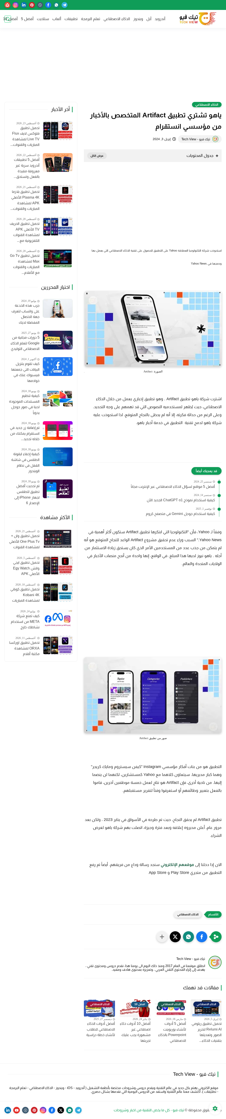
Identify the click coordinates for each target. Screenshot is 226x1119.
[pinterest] (32, 5)
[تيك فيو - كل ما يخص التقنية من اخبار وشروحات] (197, 19)
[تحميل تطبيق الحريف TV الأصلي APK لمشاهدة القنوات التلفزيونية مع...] (58, 226)
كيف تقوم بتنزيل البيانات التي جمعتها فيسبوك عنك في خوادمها (25, 372)
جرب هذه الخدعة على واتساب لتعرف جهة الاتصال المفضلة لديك (25, 314)
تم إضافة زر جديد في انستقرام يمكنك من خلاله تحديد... (25, 433)
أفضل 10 (10, 19)
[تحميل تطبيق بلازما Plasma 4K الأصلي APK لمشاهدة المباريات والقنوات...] (58, 194)
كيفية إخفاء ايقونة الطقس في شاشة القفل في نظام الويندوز (25, 462)
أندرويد (160, 19)
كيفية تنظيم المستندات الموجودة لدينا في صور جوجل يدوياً (24, 404)
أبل (148, 19)
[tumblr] (40, 5)
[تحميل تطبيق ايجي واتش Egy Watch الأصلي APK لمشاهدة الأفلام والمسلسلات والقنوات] (58, 565)
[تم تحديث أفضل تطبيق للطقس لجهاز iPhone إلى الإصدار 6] (58, 488)
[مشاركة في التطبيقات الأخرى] (162, 936)
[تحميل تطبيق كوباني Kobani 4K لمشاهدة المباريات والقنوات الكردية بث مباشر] (58, 592)
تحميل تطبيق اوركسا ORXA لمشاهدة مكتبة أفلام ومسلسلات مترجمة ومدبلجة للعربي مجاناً (24, 649)
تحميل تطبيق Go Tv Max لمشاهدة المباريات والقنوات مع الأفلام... (25, 264)
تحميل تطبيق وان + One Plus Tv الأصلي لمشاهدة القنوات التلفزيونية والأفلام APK (24, 542)
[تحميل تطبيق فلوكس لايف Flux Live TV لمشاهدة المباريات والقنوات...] (58, 130)
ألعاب (56, 19)
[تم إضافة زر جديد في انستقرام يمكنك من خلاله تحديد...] (58, 430)
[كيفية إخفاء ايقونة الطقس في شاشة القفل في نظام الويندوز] (58, 456)
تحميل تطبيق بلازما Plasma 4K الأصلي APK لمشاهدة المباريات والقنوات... (25, 200)
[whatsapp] (56, 5)
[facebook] (48, 5)
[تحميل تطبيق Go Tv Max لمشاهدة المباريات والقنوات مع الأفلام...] (58, 258)
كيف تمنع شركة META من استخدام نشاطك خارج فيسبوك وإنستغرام (25, 622)
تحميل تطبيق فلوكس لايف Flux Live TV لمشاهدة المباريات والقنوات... (25, 136)
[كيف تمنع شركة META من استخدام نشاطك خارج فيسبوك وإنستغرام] (58, 618)
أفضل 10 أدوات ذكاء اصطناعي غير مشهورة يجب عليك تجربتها (135, 1032)
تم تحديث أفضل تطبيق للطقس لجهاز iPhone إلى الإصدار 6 (27, 494)
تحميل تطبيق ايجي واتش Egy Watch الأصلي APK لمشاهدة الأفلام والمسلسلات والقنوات (26, 569)
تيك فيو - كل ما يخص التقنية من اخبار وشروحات (149, 1110)
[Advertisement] (113, 68)
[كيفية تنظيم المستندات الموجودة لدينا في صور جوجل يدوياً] (58, 398)
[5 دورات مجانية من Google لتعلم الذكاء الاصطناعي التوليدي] (58, 340)
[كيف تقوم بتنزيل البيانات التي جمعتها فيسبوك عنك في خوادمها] (58, 366)
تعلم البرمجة (90, 19)
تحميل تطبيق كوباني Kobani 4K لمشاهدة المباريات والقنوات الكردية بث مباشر (25, 595)
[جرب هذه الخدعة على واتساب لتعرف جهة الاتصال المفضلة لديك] (58, 308)
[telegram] (65, 5)
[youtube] (16, 1110)
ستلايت (43, 19)
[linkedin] (24, 5)
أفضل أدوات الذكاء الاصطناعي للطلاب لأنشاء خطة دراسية (100, 1029)
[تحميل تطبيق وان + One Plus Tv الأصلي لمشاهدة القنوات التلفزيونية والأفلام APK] (58, 538)
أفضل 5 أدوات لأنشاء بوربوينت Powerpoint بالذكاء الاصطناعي (172, 1032)
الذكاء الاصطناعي (117, 19)
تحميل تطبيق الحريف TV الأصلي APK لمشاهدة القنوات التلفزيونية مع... (25, 232)
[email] (7, 5)
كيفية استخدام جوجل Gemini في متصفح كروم (180, 514)
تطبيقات (71, 19)
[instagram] (16, 5)
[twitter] (60, 1110)
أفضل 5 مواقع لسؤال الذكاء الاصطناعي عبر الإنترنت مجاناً (173, 486)
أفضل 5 (27, 19)
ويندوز (138, 19)
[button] (201, 936)
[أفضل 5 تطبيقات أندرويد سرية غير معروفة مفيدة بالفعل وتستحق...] (58, 162)
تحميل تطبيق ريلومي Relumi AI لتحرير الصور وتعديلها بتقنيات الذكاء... (207, 1032)
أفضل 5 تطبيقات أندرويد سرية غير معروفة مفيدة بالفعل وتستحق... (27, 168)
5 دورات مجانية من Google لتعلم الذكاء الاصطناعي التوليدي (25, 343)
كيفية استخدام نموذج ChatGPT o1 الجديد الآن (181, 500)
